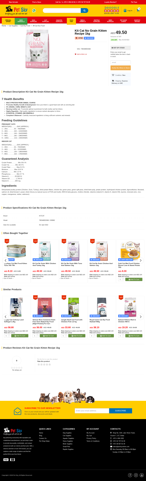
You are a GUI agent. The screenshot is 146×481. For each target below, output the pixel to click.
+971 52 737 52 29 (83, 2)
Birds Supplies (67, 444)
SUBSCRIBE (120, 411)
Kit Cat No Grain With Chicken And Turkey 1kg (44, 264)
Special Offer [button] (8, 20)
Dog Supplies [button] (33, 20)
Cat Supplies (13, 26)
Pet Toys (134, 2)
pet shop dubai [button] (123, 20)
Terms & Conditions (93, 441)
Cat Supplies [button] (45, 20)
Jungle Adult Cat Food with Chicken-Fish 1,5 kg (71, 321)
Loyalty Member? (110, 2)
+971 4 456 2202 (118, 438)
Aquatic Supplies (68, 438)
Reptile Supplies (68, 449)
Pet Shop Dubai (44, 441)
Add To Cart (134, 279)
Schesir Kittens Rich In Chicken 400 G (127, 321)
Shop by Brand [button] (137, 20)
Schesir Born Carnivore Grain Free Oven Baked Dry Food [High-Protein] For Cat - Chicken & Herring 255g (44, 322)
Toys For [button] (71, 20)
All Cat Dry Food (39, 26)
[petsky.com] (16, 10)
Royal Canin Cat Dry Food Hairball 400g (100, 321)
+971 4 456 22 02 (69, 2)
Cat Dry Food (25, 26)
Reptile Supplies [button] (96, 20)
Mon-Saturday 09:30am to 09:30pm (124, 449)
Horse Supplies (68, 441)
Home (4, 26)
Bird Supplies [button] (110, 20)
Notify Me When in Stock (121, 68)
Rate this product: (43, 361)
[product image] (37, 49)
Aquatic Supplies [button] (59, 20)
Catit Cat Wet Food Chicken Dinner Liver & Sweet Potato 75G (129, 265)
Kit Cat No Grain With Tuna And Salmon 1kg (71, 264)
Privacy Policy (91, 438)
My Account (90, 433)
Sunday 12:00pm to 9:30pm (122, 452)
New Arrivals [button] (21, 20)
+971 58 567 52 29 (119, 444)
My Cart (89, 435)
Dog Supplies (67, 433)
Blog (40, 435)
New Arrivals (13, 2)
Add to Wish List (81, 54)
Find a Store (36, 2)
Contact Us (43, 438)
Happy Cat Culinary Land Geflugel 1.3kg (14, 321)
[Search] (84, 10)
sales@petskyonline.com (121, 446)
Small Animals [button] (83, 20)
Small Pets (66, 446)
